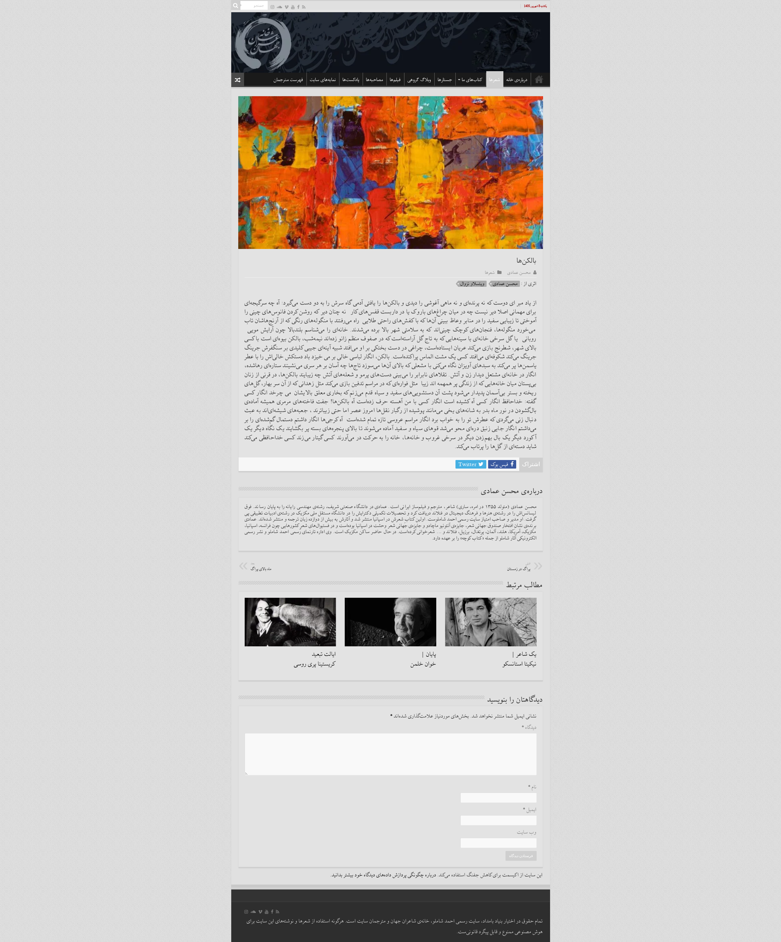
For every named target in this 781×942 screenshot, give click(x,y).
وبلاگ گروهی (419, 79)
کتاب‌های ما (472, 79)
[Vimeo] (286, 7)
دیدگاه (529, 728)
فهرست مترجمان (288, 79)
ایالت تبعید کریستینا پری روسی (315, 659)
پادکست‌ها (351, 79)
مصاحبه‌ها (374, 79)
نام (532, 787)
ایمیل (530, 810)
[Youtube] (292, 7)
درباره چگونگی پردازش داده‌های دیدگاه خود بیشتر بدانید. (383, 875)
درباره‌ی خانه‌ (516, 79)
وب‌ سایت (527, 832)
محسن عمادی (519, 272)
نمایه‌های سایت (323, 79)
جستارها (445, 79)
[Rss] (303, 7)
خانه (539, 79)
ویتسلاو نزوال (472, 284)
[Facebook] (298, 7)
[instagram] (272, 7)
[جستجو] (235, 5)
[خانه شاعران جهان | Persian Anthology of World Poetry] (390, 41)
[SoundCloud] (279, 7)
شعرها (494, 79)
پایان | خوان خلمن (423, 659)
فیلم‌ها (395, 79)
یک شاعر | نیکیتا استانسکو (520, 659)
